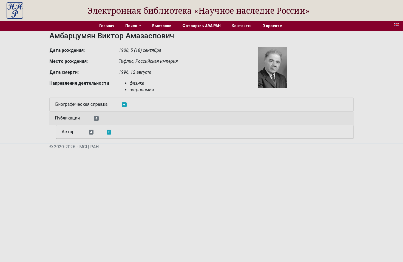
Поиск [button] (131, 26)
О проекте (272, 26)
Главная (106, 26)
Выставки (161, 26)
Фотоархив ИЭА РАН (201, 26)
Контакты (241, 26)
